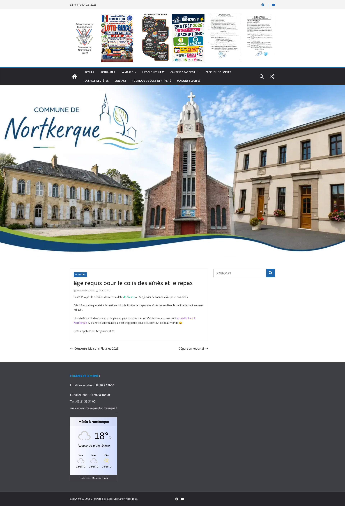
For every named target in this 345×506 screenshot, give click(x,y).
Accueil (89, 72)
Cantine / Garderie (183, 72)
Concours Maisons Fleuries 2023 (96, 349)
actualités (107, 72)
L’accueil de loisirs (218, 72)
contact (120, 80)
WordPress (130, 498)
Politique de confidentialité (151, 80)
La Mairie (127, 72)
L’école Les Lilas (153, 72)
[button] (135, 72)
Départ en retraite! (191, 349)
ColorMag (113, 498)
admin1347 (104, 290)
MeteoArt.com (100, 478)
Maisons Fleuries (188, 80)
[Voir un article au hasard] (272, 76)
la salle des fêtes (96, 80)
